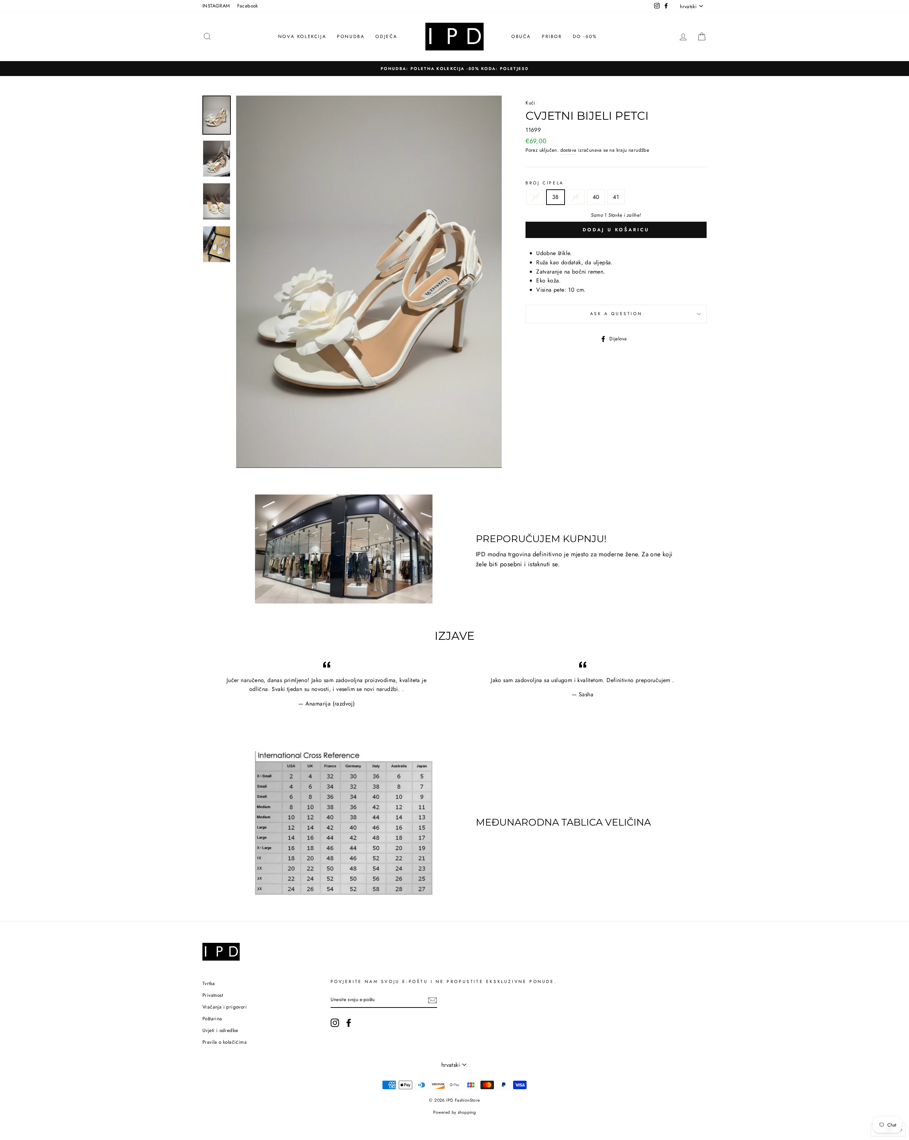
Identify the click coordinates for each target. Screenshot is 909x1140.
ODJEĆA (386, 36)
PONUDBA (351, 36)
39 (575, 197)
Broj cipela (545, 183)
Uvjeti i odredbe (220, 1030)
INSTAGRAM (216, 5)
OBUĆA (521, 36)
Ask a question (616, 313)
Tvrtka (208, 983)
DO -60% (585, 36)
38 (555, 197)
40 (596, 197)
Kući (530, 102)
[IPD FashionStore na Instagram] (335, 1023)
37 (535, 197)
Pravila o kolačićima (224, 1042)
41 (616, 197)
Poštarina (212, 1018)
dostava (568, 149)
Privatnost (212, 995)
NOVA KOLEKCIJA (302, 36)
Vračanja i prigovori (224, 1006)
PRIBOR (552, 36)
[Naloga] (432, 1000)
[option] (454, 68)
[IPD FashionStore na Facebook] (348, 1023)
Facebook (247, 5)
